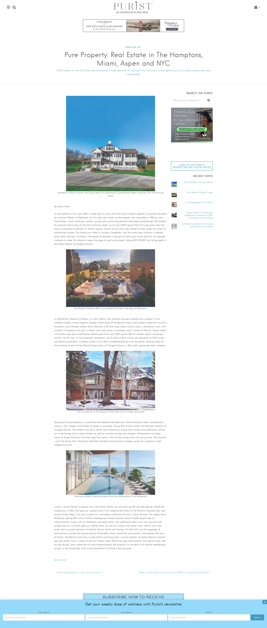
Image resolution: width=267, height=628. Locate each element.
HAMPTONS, (131, 47)
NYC (139, 47)
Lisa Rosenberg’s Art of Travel (199, 202)
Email (209, 612)
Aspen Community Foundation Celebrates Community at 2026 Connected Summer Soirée (198, 215)
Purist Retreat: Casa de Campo (198, 182)
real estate (61, 560)
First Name (44, 612)
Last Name (126, 612)
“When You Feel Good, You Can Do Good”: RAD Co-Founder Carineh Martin (173, 572)
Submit (257, 617)
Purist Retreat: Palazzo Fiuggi (199, 192)
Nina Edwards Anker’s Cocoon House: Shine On (80, 572)
